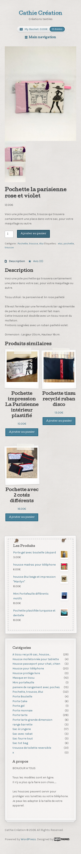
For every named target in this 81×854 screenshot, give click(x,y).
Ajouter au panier (33, 233)
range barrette (22, 724)
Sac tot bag (20, 743)
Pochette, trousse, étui (31, 243)
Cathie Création (40, 13)
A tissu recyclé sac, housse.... (31, 654)
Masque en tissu (23, 677)
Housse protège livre (26, 673)
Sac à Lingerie (21, 729)
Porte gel (18, 706)
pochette (69, 243)
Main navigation (42, 37)
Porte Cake (19, 701)
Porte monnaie (22, 710)
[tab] (15, 261)
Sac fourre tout (22, 738)
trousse (9, 247)
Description (16, 261)
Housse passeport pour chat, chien (36, 663)
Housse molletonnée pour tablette (35, 659)
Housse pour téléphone (28, 668)
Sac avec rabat (22, 734)
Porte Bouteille (22, 696)
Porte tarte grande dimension (32, 720)
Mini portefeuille (23, 682)
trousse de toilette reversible (31, 748)
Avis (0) (38, 261)
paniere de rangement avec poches (36, 687)
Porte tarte (19, 715)
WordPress (28, 839)
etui (60, 243)
